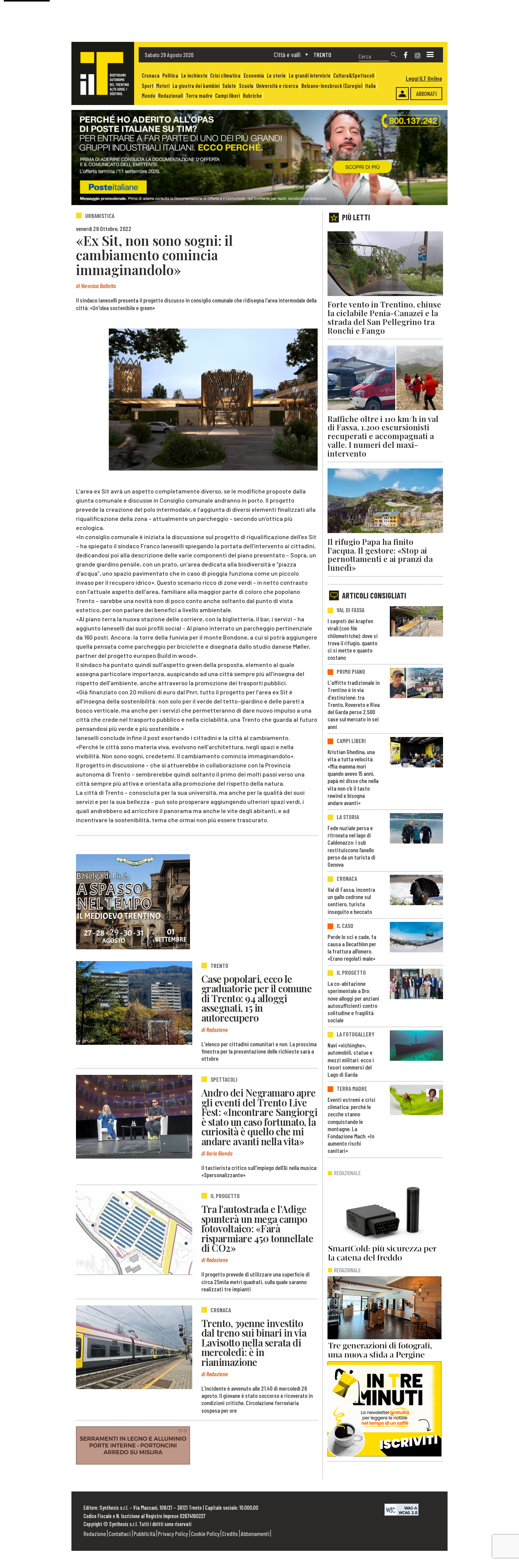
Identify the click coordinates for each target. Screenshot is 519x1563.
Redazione (95, 1533)
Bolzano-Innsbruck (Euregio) (331, 86)
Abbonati (426, 93)
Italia (370, 86)
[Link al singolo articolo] (134, 1003)
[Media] (430, 55)
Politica (170, 75)
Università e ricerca (277, 86)
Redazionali (170, 95)
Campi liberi (227, 95)
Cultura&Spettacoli (353, 75)
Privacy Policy (173, 1533)
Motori (162, 86)
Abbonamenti (255, 1533)
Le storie (276, 75)
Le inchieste (194, 75)
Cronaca (151, 75)
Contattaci (120, 1533)
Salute (229, 86)
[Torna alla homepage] (102, 73)
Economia (254, 75)
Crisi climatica (225, 75)
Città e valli (287, 54)
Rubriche (252, 95)
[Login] (402, 93)
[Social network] (405, 55)
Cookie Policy (205, 1533)
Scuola (246, 86)
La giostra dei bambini (196, 86)
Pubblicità (144, 1533)
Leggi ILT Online (424, 78)
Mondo (148, 95)
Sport (147, 86)
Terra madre (199, 95)
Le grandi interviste (310, 75)
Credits (230, 1533)
